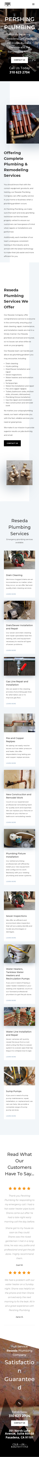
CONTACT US (19, 60)
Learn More (11, 594)
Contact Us (12, 443)
